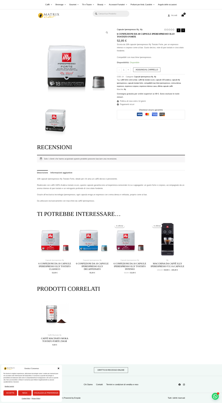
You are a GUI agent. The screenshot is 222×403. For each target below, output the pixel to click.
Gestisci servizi (9, 386)
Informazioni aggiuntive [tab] (61, 173)
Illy (141, 29)
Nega (24, 393)
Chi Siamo (88, 384)
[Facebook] (180, 385)
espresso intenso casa (148, 86)
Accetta (10, 393)
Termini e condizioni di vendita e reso (122, 384)
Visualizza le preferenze (46, 393)
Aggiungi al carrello (147, 70)
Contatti (99, 384)
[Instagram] (184, 385)
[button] (58, 368)
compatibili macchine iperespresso (157, 83)
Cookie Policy (26, 398)
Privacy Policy (36, 398)
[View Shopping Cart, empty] (182, 15)
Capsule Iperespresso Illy (128, 29)
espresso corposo (132, 86)
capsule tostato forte (135, 83)
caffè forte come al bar (128, 80)
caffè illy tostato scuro (146, 80)
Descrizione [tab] (42, 173)
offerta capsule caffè (165, 86)
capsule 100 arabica (163, 80)
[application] (51, 4)
